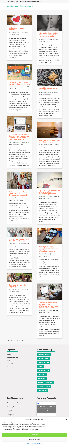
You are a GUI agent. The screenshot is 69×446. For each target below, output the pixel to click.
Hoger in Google (43, 362)
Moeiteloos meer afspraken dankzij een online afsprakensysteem (48, 248)
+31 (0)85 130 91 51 (13, 1)
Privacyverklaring (38, 443)
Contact (10, 367)
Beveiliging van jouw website (48, 89)
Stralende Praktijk (14, 34)
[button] (66, 419)
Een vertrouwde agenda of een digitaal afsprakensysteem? (49, 192)
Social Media (41, 378)
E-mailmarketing (43, 358)
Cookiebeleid (29, 443)
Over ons (10, 364)
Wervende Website (18, 144)
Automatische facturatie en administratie (49, 141)
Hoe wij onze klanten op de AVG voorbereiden (19, 240)
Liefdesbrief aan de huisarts (17, 29)
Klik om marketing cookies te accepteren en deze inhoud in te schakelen (46, 409)
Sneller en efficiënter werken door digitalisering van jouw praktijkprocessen (49, 305)
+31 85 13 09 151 (12, 415)
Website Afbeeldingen (45, 382)
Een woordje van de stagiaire (17, 286)
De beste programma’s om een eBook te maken (19, 83)
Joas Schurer (16, 32)
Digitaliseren (46, 41)
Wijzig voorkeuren (34, 439)
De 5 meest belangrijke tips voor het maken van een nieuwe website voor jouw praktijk (19, 137)
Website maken (12, 357)
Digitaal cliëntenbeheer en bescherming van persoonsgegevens (49, 34)
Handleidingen (13, 246)
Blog (8, 361)
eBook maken (13, 89)
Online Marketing (43, 370)
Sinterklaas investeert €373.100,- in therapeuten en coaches (19, 193)
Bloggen (40, 366)
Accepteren (34, 434)
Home (9, 354)
